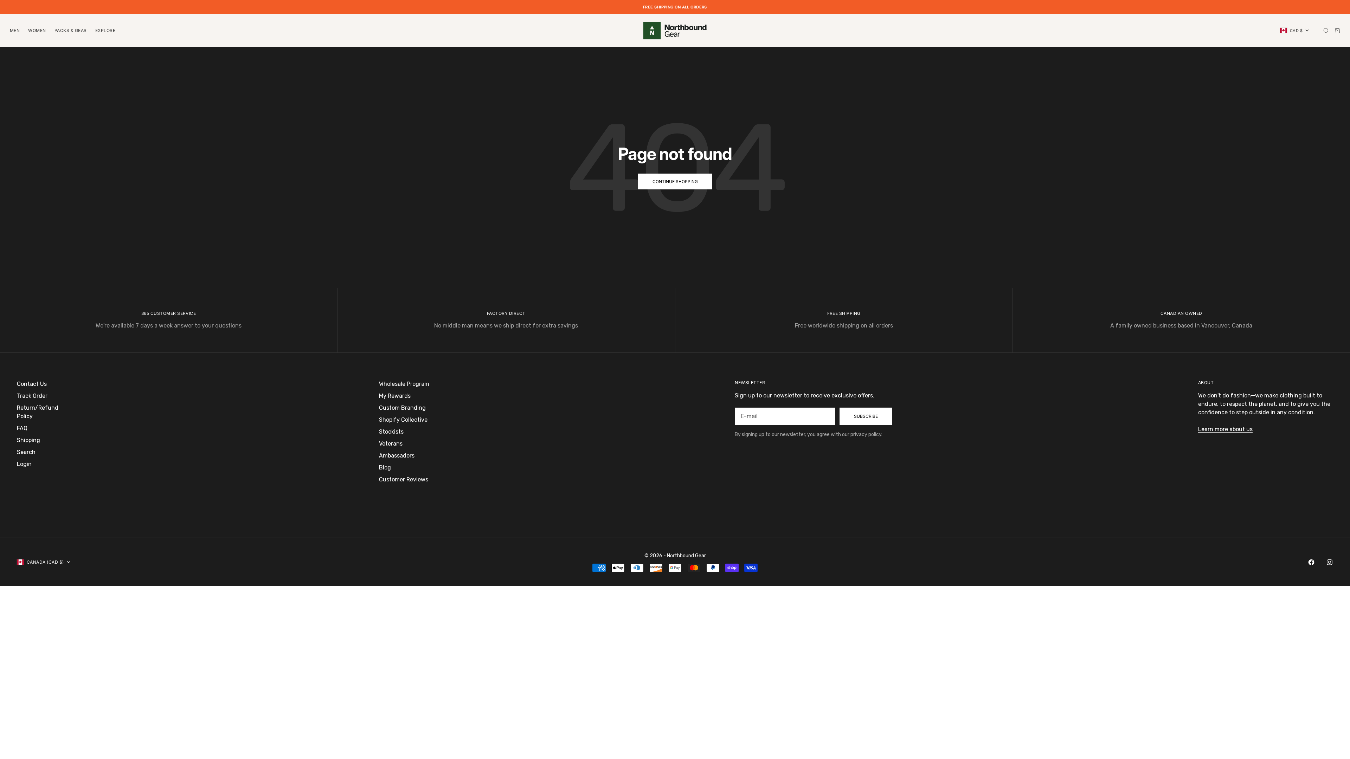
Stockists (391, 431)
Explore (105, 30)
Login (24, 464)
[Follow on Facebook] (1311, 562)
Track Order (32, 396)
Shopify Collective (403, 419)
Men (15, 30)
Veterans (391, 443)
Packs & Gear (70, 30)
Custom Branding (402, 407)
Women (37, 30)
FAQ (22, 428)
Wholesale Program (404, 384)
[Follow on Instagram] (1329, 562)
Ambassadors (396, 455)
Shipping (28, 440)
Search (26, 452)
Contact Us (32, 384)
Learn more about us (1225, 429)
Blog (385, 467)
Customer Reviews (403, 479)
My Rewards (395, 396)
